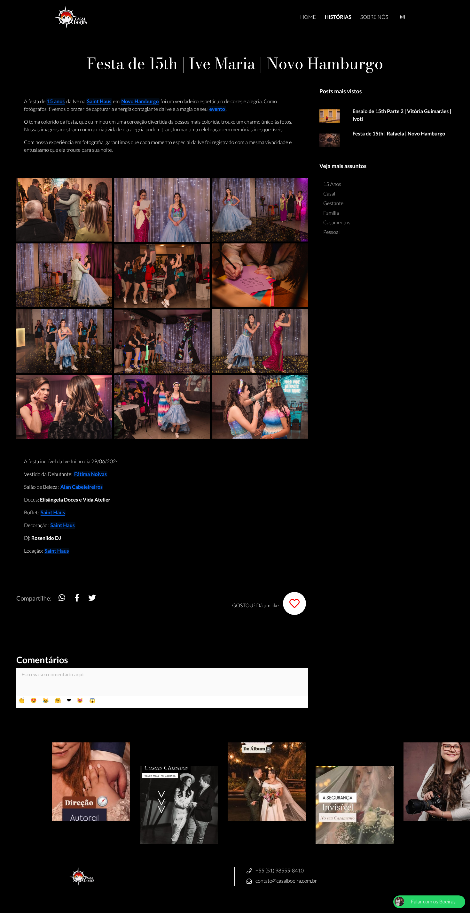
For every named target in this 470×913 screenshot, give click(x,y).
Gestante (333, 203)
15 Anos (332, 184)
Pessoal (331, 232)
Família (331, 213)
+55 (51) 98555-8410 (279, 871)
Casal (329, 194)
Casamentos (336, 222)
